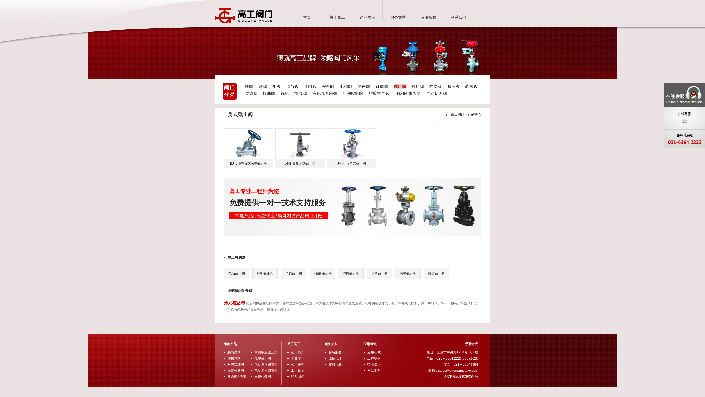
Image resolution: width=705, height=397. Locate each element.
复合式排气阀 (237, 377)
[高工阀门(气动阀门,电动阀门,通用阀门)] (244, 22)
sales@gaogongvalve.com (458, 370)
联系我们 (458, 17)
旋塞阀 (269, 93)
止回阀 (310, 86)
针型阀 (382, 86)
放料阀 (417, 86)
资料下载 (335, 364)
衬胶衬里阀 (379, 93)
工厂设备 (297, 370)
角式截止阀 (293, 273)
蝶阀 (249, 86)
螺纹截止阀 (436, 273)
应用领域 (428, 17)
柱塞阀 (435, 86)
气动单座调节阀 (266, 364)
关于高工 (337, 17)
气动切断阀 (436, 93)
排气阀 (300, 93)
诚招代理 (335, 358)
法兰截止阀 (379, 273)
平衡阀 (364, 86)
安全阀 (328, 86)
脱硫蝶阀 (234, 352)
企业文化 (297, 358)
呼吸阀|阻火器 (408, 93)
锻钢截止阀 (265, 273)
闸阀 (276, 86)
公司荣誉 (297, 364)
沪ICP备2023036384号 (460, 377)
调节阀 (292, 86)
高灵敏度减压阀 (266, 352)
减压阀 (453, 86)
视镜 (285, 93)
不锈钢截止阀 (322, 273)
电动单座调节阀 (266, 370)
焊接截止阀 (351, 273)
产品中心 (474, 114)
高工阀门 (457, 114)
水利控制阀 (353, 93)
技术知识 (374, 364)
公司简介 (297, 352)
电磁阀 (346, 86)
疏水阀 (471, 86)
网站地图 (374, 370)
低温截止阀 (262, 358)
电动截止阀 (236, 273)
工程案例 (374, 358)
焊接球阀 (234, 358)
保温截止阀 (408, 273)
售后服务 (335, 352)
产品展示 (367, 17)
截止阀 (400, 86)
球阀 (263, 86)
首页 (307, 17)
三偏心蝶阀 (262, 377)
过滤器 (251, 93)
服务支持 (398, 17)
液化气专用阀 (324, 93)
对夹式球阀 (235, 364)
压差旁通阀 (235, 370)
